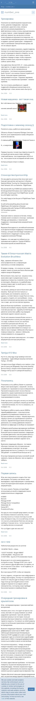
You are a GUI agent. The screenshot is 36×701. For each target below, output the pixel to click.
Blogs (2, 7)
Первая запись (8, 473)
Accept (31, 689)
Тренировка (7, 18)
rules (3, 699)
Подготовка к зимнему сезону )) (17, 125)
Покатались (7, 380)
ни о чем (5, 541)
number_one (9, 7)
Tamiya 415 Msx (9, 352)
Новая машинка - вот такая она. (17, 99)
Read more (4, 115)
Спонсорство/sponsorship (14, 175)
